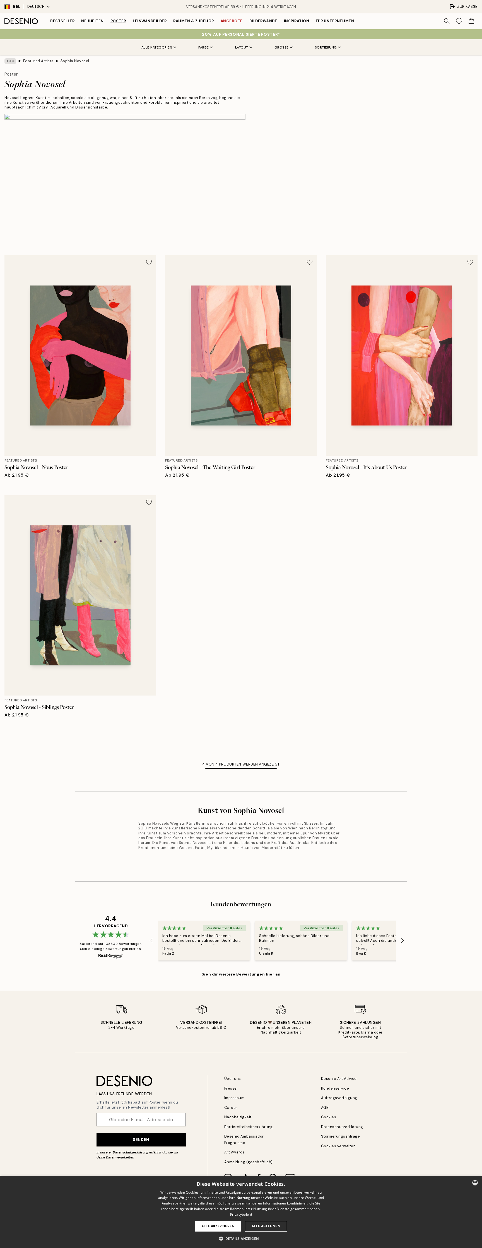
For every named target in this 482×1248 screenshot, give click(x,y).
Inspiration (296, 21)
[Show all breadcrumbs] (10, 61)
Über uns (232, 1078)
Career (230, 1107)
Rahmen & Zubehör (193, 21)
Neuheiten (92, 21)
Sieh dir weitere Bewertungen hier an (241, 974)
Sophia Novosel (75, 61)
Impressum (234, 1097)
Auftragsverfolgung (339, 1097)
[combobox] (475, 1183)
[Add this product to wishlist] (149, 262)
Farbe (203, 47)
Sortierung (326, 47)
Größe (281, 47)
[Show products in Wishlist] (459, 21)
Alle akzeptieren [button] (218, 1226)
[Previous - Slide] (151, 940)
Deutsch (36, 6)
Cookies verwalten (338, 1146)
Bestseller (62, 21)
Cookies (328, 1117)
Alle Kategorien (156, 47)
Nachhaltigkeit (238, 1117)
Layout (241, 47)
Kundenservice (335, 1088)
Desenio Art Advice (339, 1078)
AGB (325, 1107)
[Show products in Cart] (471, 21)
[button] (241, 1238)
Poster (118, 21)
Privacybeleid (241, 1214)
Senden (141, 1139)
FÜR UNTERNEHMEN (335, 21)
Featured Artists (38, 61)
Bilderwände (263, 21)
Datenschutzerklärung (130, 1152)
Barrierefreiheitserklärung (248, 1126)
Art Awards (234, 1152)
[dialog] (241, 1212)
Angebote (232, 21)
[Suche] (447, 21)
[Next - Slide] (402, 940)
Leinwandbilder (150, 21)
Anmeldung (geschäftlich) (248, 1162)
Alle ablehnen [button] (266, 1226)
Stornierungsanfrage (340, 1136)
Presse (230, 1088)
